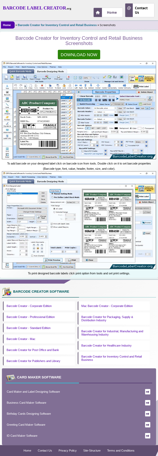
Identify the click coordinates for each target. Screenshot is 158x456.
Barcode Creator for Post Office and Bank (33, 350)
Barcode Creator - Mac (21, 339)
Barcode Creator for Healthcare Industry (106, 345)
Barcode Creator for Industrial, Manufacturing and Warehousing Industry (112, 333)
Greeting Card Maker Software (26, 424)
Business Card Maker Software (26, 402)
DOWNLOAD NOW (79, 54)
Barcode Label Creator (34, 7)
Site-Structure (92, 450)
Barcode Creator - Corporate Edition (29, 306)
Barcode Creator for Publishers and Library (33, 361)
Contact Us (141, 10)
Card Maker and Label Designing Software (33, 391)
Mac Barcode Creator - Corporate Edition (107, 306)
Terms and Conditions (120, 450)
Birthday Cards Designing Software (29, 413)
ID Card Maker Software (22, 435)
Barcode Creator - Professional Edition (31, 317)
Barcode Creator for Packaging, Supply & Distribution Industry (107, 318)
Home (112, 12)
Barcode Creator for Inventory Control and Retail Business (57, 25)
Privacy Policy (68, 450)
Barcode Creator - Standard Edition (28, 328)
